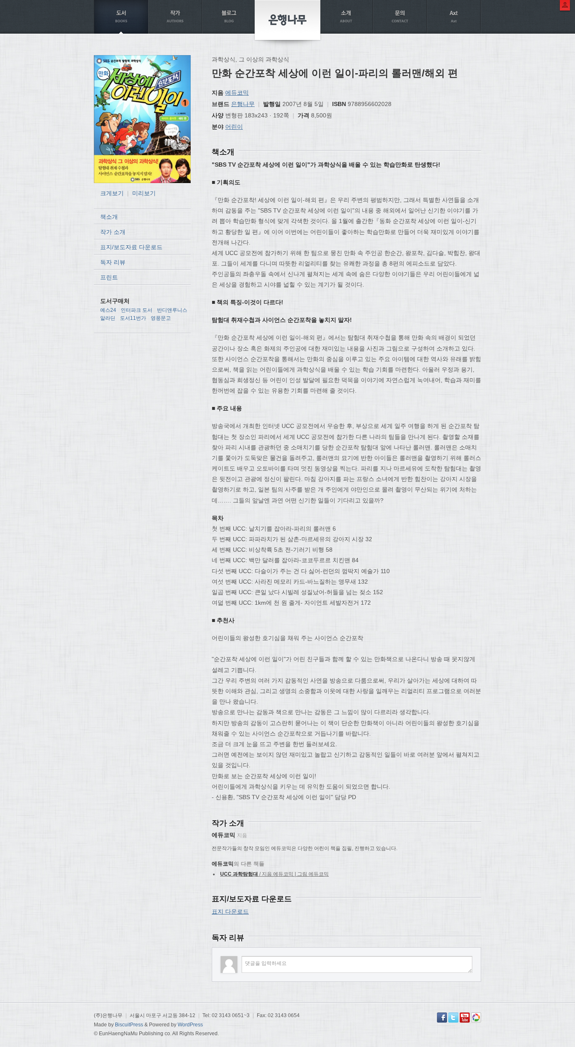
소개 (346, 17)
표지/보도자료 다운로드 (131, 247)
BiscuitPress (129, 1025)
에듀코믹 (237, 92)
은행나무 (243, 104)
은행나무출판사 (287, 20)
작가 (175, 17)
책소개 (109, 217)
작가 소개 (112, 232)
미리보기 (144, 193)
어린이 (234, 126)
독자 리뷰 (112, 262)
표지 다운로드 (230, 911)
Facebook (442, 1017)
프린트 (109, 277)
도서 (121, 17)
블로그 (229, 17)
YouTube (465, 1017)
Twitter (453, 1017)
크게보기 (112, 193)
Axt (453, 17)
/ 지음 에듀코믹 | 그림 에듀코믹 (274, 874)
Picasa (476, 1017)
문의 (399, 17)
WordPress (190, 1025)
